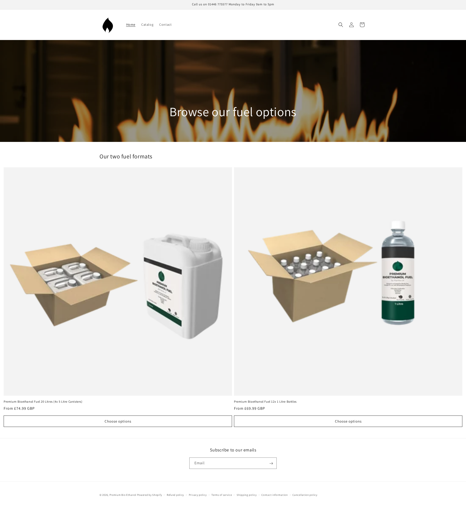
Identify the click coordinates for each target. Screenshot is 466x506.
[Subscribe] (271, 463)
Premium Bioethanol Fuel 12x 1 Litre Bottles (265, 402)
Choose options (118, 421)
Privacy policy (198, 494)
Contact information (274, 494)
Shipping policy (247, 494)
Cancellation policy (304, 494)
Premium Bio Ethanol (122, 495)
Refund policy (175, 494)
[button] (340, 24)
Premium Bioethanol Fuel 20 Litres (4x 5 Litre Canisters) (43, 402)
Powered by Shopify (149, 495)
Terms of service (221, 494)
